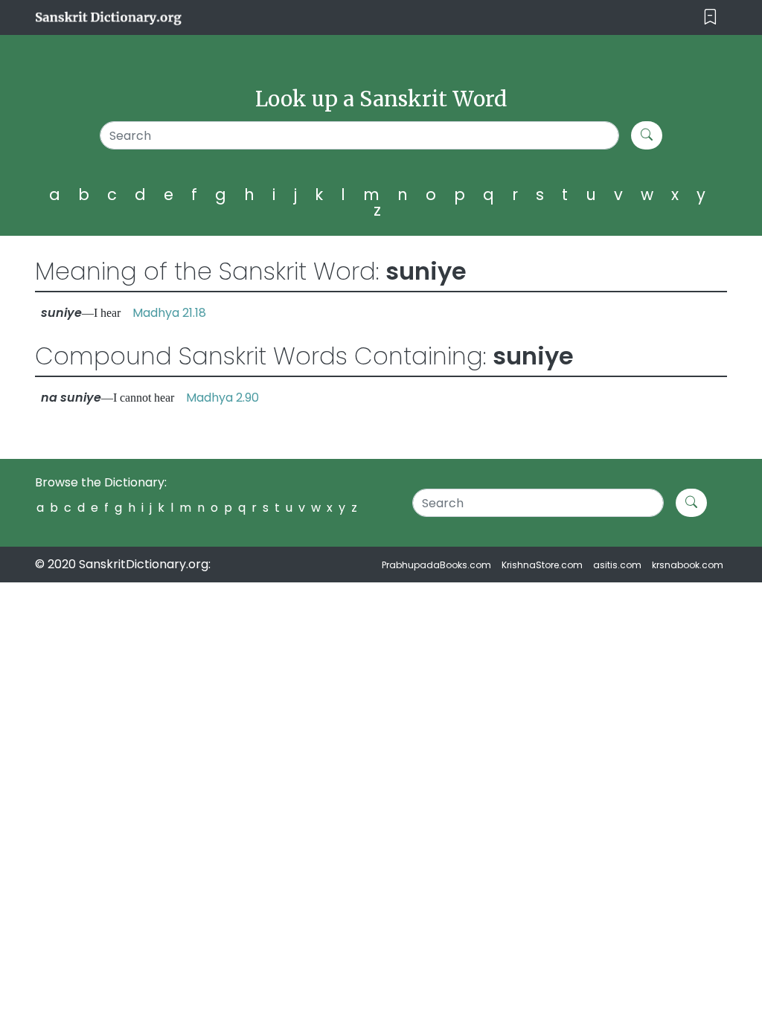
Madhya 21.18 (169, 312)
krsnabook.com (687, 565)
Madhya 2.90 (222, 397)
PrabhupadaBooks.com (436, 565)
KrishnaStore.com (542, 565)
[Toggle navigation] (710, 17)
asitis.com (617, 565)
